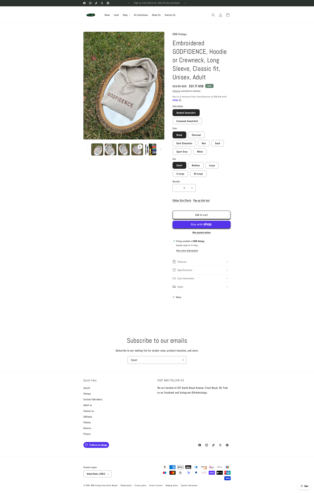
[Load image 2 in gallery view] (110, 149)
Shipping (176, 90)
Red (204, 143)
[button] (126, 14)
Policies (87, 422)
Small (179, 165)
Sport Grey (182, 151)
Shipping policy (172, 485)
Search (86, 387)
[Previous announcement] (128, 3)
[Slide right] (160, 149)
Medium (196, 165)
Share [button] (178, 297)
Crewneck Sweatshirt (187, 121)
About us (87, 405)
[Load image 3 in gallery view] (124, 149)
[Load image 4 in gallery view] (150, 149)
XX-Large (198, 173)
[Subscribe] (182, 360)
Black (179, 134)
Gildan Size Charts (182, 200)
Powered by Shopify (110, 485)
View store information (187, 250)
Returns (87, 428)
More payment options (201, 232)
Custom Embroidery (92, 399)
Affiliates (87, 416)
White (200, 151)
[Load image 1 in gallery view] (97, 149)
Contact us (88, 411)
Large (212, 165)
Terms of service (156, 485)
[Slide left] (87, 149)
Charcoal (196, 134)
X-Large (180, 173)
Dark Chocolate (184, 143)
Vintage (87, 393)
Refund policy (126, 485)
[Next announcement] (185, 3)
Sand (217, 143)
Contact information (189, 485)
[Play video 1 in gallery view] (137, 149)
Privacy (86, 434)
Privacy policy (140, 485)
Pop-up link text (201, 200)
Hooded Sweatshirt (186, 112)
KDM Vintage (96, 485)
